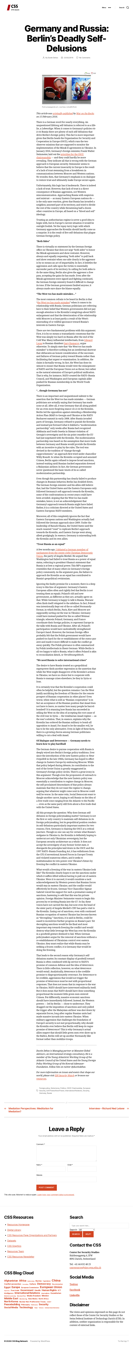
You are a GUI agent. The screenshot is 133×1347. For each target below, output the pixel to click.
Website (39, 1175)
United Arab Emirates (52, 1308)
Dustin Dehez (53, 58)
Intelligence (9, 1293)
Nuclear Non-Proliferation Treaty (32, 1302)
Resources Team (15, 1251)
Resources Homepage (18, 1224)
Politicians (34, 1305)
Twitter (74, 1284)
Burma (39, 1281)
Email (70, 1165)
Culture (32, 1284)
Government (26, 1290)
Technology (26, 1307)
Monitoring (23, 1299)
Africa (22, 1280)
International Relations (73, 1091)
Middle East (11, 1298)
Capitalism (47, 1281)
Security (86, 1091)
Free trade (15, 1290)
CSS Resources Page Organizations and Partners (32, 1235)
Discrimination (57, 1284)
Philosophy (25, 1305)
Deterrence (55, 1088)
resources (41, 1078)
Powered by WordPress (40, 1341)
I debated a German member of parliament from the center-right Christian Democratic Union (64, 553)
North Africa (44, 1299)
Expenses (7, 1290)
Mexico (45, 1296)
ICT (59, 1290)
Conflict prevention (12, 1284)
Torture (41, 1308)
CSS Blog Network (19, 1341)
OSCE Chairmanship (74, 1088)
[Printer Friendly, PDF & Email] (90, 73)
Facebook (75, 1290)
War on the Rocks (85, 113)
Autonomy (30, 1281)
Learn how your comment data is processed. (55, 1195)
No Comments (84, 58)
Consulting (25, 1284)
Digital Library (14, 1230)
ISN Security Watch (64, 1075)
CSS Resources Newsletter (20, 1256)
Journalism (45, 1293)
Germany (42, 1093)
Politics (63, 1088)
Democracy (44, 1283)
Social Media (11, 1307)
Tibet (36, 1308)
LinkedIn (75, 1295)
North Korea (11, 1301)
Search (76, 1234)
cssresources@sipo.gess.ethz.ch (85, 1267)
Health (38, 1290)
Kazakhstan (56, 1293)
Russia (49, 1093)
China (56, 1280)
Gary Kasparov (71, 343)
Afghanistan (11, 1280)
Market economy (10, 1296)
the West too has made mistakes (53, 302)
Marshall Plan (21, 1296)
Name (39, 1165)
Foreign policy (44, 1088)
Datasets (11, 1240)
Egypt (7, 1287)
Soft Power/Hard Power (55, 1091)
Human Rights (49, 1290)
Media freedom (34, 1296)
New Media (33, 1299)
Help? (88, 1234)
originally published (63, 113)
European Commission (30, 1288)
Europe (16, 1287)
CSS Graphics (14, 1246)
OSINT (49, 1302)
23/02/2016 (68, 58)
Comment (40, 1144)
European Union (51, 1287)
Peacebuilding (12, 1304)
